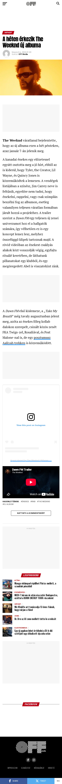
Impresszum (12, 767)
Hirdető (51, 767)
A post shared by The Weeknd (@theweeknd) (32, 460)
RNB (34, 502)
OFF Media (23, 54)
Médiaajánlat (39, 767)
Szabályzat (25, 767)
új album (9, 504)
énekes (25, 502)
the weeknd (44, 502)
